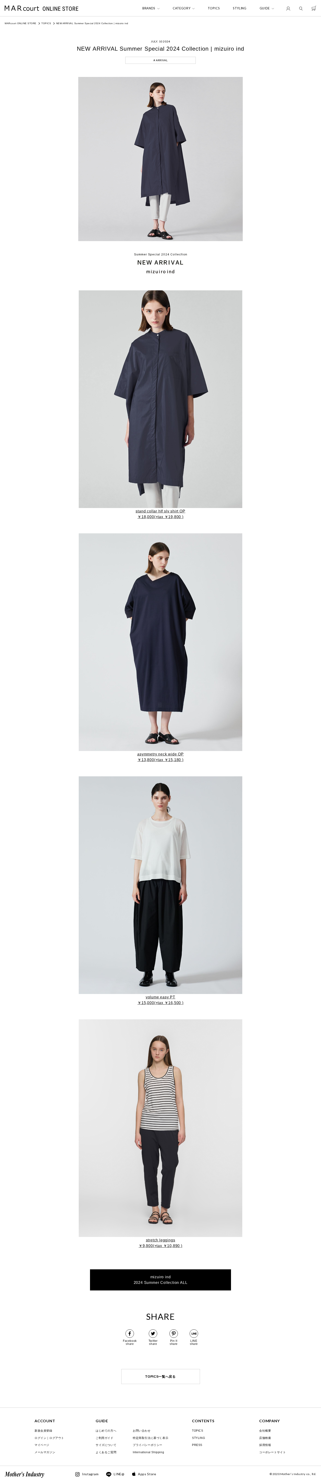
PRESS (197, 1445)
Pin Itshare (174, 1342)
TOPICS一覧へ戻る (160, 1376)
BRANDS (148, 8)
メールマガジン (45, 1452)
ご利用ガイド (105, 1438)
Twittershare (153, 1342)
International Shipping (148, 1452)
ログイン (40, 1438)
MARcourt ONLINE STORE (20, 23)
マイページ (42, 1445)
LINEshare (194, 1342)
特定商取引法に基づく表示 (150, 1438)
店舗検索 (265, 1438)
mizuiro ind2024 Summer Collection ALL (161, 1280)
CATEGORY (181, 8)
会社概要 (265, 1430)
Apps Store (147, 1474)
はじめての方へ (106, 1430)
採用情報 (265, 1445)
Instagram (90, 1474)
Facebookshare (130, 1342)
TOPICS (214, 8)
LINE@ (119, 1474)
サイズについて (106, 1445)
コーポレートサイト (272, 1452)
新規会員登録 (43, 1430)
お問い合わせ (142, 1430)
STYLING (240, 8)
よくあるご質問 (106, 1452)
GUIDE (265, 8)
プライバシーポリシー (147, 1445)
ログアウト (56, 1438)
